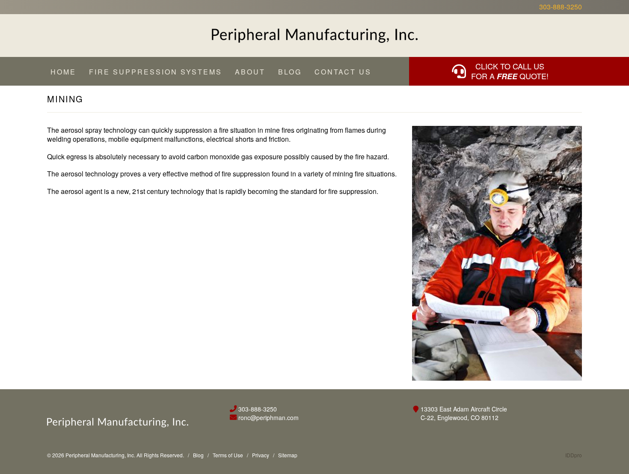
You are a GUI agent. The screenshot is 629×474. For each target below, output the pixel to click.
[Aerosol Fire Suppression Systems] (314, 35)
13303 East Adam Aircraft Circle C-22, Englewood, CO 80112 (464, 413)
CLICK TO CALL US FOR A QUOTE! (510, 71)
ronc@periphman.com (268, 417)
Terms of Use (228, 455)
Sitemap (287, 455)
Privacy (260, 455)
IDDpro (573, 455)
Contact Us (342, 72)
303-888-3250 (560, 7)
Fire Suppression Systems (155, 72)
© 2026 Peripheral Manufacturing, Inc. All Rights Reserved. (115, 455)
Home (63, 72)
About (250, 72)
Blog (290, 72)
